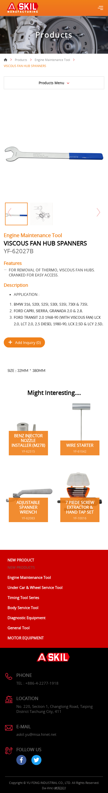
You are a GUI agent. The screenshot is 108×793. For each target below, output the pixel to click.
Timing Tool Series (23, 597)
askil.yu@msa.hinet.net (36, 734)
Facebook (21, 760)
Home (5, 59)
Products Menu (51, 82)
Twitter (36, 760)
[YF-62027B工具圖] (54, 149)
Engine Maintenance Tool (52, 60)
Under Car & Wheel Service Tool (35, 587)
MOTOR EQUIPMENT (26, 637)
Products (21, 60)
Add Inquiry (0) (28, 342)
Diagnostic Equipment (26, 617)
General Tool (19, 627)
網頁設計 (60, 788)
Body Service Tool (23, 607)
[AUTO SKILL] (22, 8)
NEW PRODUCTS (21, 567)
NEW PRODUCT (21, 559)
